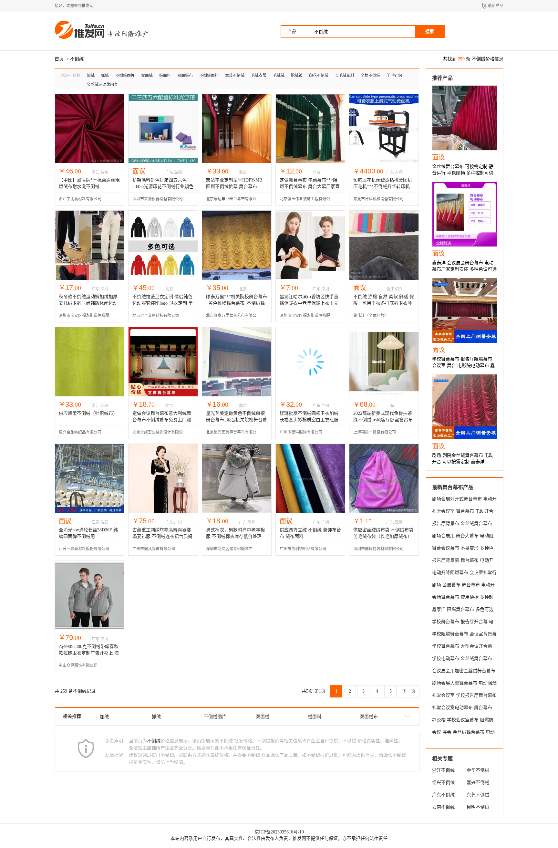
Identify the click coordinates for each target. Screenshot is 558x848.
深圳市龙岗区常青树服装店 (229, 549)
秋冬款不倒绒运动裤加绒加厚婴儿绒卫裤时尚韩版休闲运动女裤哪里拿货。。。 (88, 303)
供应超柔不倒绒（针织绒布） (88, 413)
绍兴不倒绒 (443, 782)
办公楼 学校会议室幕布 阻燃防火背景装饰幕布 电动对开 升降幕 (462, 721)
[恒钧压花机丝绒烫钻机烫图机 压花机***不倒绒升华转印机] (383, 161)
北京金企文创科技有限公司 (155, 315)
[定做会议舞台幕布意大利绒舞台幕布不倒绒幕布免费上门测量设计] (163, 395)
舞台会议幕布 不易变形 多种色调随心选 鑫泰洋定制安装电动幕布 (464, 549)
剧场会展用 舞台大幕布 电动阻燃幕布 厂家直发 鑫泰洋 (462, 536)
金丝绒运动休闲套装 (102, 85)
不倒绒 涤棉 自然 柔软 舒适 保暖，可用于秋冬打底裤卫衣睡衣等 (383, 303)
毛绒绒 (278, 75)
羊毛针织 (394, 75)
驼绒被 (297, 75)
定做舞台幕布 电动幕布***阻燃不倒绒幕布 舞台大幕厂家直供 (310, 186)
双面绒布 (185, 75)
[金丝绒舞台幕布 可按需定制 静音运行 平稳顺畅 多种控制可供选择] (464, 118)
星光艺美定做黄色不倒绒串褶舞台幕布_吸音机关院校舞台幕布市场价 (236, 420)
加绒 (91, 75)
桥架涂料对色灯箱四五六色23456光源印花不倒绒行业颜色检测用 (162, 186)
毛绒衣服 (258, 75)
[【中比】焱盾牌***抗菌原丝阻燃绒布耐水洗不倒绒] (89, 161)
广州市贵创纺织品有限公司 (303, 549)
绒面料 (165, 75)
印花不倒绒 (318, 75)
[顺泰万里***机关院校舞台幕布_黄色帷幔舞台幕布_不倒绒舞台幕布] (236, 278)
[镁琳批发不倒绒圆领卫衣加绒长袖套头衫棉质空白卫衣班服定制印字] (310, 395)
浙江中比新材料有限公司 (80, 199)
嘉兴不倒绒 (478, 782)
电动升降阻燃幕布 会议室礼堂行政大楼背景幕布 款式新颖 (464, 573)
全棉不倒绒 (370, 75)
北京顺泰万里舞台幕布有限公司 (231, 317)
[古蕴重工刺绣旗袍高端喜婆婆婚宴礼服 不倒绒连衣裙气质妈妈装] (163, 511)
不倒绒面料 (209, 75)
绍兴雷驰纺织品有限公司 (80, 432)
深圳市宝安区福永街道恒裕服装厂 (84, 317)
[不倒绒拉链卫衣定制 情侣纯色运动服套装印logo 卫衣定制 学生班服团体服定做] (163, 278)
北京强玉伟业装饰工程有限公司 (305, 201)
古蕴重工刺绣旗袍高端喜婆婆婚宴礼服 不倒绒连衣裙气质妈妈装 (162, 536)
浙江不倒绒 (443, 770)
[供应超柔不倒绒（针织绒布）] (89, 395)
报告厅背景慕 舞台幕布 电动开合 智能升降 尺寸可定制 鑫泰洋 (463, 561)
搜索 (429, 31)
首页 (59, 59)
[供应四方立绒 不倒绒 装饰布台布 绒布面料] (310, 511)
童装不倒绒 (234, 75)
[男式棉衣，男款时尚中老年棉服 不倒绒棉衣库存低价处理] (236, 511)
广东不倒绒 (443, 794)
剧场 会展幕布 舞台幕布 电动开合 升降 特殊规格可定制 (463, 586)
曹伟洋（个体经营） (370, 315)
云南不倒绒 (443, 807)
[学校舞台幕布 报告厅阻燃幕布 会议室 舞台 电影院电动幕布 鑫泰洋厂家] (464, 310)
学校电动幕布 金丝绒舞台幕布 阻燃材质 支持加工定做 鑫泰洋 (462, 659)
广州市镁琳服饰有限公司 (301, 432)
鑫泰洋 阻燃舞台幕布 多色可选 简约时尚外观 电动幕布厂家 (462, 610)
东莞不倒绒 (478, 794)
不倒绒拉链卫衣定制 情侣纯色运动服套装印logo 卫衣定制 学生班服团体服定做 (162, 303)
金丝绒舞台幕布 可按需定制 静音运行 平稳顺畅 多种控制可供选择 (462, 173)
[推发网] (80, 38)
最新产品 (495, 6)
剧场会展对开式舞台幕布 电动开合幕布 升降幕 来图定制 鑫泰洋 (464, 500)
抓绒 (105, 75)
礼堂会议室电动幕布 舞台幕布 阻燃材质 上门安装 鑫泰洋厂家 (462, 708)
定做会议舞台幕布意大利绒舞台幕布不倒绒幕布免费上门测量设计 (161, 420)
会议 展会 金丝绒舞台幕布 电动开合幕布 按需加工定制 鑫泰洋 (463, 733)
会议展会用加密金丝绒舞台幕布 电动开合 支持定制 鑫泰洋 (463, 671)
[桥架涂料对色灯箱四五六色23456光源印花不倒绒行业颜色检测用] (163, 161)
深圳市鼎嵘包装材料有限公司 (378, 549)
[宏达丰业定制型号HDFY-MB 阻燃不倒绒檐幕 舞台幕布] (236, 161)
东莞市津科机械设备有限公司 (378, 199)
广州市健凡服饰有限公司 (153, 549)
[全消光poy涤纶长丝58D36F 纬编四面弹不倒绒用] (89, 511)
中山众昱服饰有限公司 (78, 665)
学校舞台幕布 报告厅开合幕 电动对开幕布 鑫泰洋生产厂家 (462, 622)
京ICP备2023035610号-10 (279, 832)
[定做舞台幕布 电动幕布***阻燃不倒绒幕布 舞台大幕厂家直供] (310, 161)
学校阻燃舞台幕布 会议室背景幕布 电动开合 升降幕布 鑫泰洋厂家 (464, 635)
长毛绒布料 (344, 75)
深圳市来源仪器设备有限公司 (157, 199)
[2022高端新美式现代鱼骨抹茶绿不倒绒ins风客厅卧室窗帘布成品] (383, 395)
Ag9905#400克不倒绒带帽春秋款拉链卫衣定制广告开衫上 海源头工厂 (89, 653)
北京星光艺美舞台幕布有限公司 (231, 434)
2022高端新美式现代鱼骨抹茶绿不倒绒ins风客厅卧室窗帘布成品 (383, 420)
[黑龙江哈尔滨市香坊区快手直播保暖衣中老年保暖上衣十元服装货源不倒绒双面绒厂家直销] (310, 278)
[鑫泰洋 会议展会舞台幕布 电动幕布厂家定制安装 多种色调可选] (464, 214)
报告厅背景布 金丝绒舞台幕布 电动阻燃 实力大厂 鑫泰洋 (462, 524)
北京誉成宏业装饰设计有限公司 (157, 434)
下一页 (409, 691)
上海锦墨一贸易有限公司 (374, 432)
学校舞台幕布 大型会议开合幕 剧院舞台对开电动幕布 (462, 647)
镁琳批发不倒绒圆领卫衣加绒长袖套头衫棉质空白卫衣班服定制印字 (309, 420)
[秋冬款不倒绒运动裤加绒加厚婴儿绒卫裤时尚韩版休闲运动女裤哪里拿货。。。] (89, 278)
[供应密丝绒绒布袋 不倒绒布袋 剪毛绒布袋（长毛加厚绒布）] (383, 511)
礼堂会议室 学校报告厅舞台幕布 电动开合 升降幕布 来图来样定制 (464, 696)
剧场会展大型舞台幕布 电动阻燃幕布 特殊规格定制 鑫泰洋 (464, 684)
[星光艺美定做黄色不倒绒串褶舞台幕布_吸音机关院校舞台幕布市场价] (236, 395)
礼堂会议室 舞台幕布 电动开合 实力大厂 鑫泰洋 (462, 512)
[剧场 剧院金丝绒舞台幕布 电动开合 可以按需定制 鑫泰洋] (464, 406)
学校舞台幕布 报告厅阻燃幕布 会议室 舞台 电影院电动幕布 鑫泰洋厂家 (463, 365)
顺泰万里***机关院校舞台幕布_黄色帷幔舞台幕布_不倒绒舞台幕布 (236, 303)
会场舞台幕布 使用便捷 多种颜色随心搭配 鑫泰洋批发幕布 (462, 598)
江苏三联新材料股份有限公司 (84, 549)
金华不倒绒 (478, 770)
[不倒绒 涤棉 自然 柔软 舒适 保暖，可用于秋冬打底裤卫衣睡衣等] (383, 278)
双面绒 (147, 75)
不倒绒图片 (125, 75)
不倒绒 (77, 59)
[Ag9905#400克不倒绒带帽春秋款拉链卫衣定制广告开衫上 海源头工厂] (89, 628)
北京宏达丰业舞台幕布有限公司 (231, 201)
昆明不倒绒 (478, 807)
